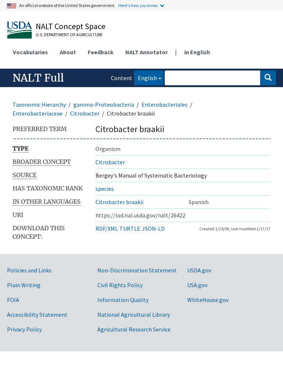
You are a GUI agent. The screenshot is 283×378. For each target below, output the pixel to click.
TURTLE (129, 228)
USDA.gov (199, 270)
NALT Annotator (146, 52)
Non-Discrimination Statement (137, 270)
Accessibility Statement (37, 314)
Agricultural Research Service (134, 329)
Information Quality (123, 299)
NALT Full (38, 78)
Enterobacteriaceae (38, 113)
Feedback (100, 52)
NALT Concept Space (70, 26)
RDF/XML (106, 228)
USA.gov (197, 285)
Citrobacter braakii (119, 202)
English (145, 78)
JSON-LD (153, 228)
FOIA (13, 299)
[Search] (268, 78)
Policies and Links (29, 270)
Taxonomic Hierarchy (39, 104)
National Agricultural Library (133, 314)
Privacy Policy (24, 329)
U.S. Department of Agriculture (69, 34)
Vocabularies (30, 52)
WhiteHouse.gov (207, 299)
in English (197, 52)
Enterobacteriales (165, 104)
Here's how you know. (138, 5)
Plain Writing (24, 285)
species (104, 188)
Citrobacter (84, 113)
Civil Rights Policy (120, 285)
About (68, 52)
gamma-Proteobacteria (103, 104)
